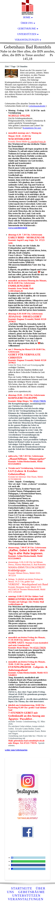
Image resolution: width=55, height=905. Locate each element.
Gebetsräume (27, 28)
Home (26, 17)
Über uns (27, 23)
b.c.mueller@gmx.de (37, 141)
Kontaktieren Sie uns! (32, 128)
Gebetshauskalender (37, 106)
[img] (27, 7)
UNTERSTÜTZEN (26, 895)
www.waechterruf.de (17, 228)
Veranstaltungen (27, 39)
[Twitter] (12, 869)
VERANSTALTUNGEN (27, 899)
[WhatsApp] (12, 861)
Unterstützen (26, 34)
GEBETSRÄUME (32, 892)
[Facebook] (11, 865)
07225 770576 (39, 401)
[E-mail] (12, 857)
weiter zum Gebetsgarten (16, 750)
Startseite (21, 888)
